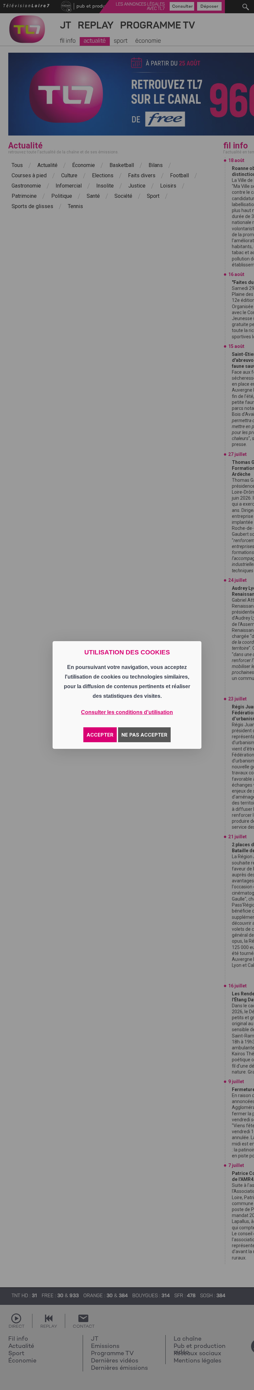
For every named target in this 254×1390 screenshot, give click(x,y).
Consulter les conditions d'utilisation (127, 712)
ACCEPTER (100, 735)
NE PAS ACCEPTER (144, 735)
